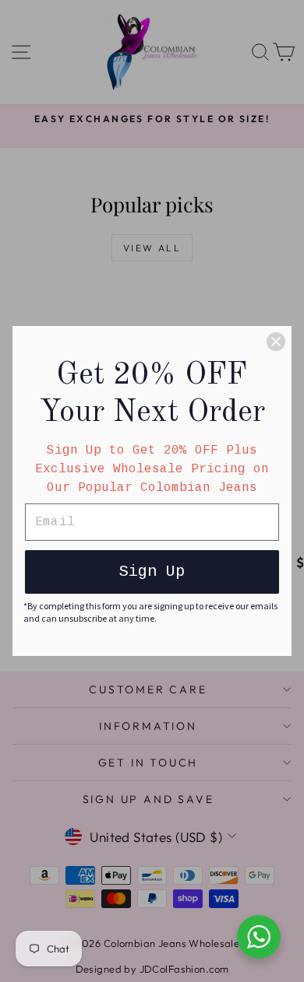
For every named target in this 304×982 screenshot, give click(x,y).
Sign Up (152, 571)
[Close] (276, 341)
